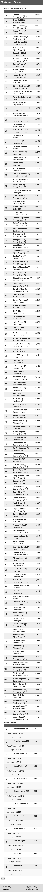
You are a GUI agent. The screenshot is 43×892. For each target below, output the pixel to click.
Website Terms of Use (32, 890)
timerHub (5, 889)
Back (3, 879)
